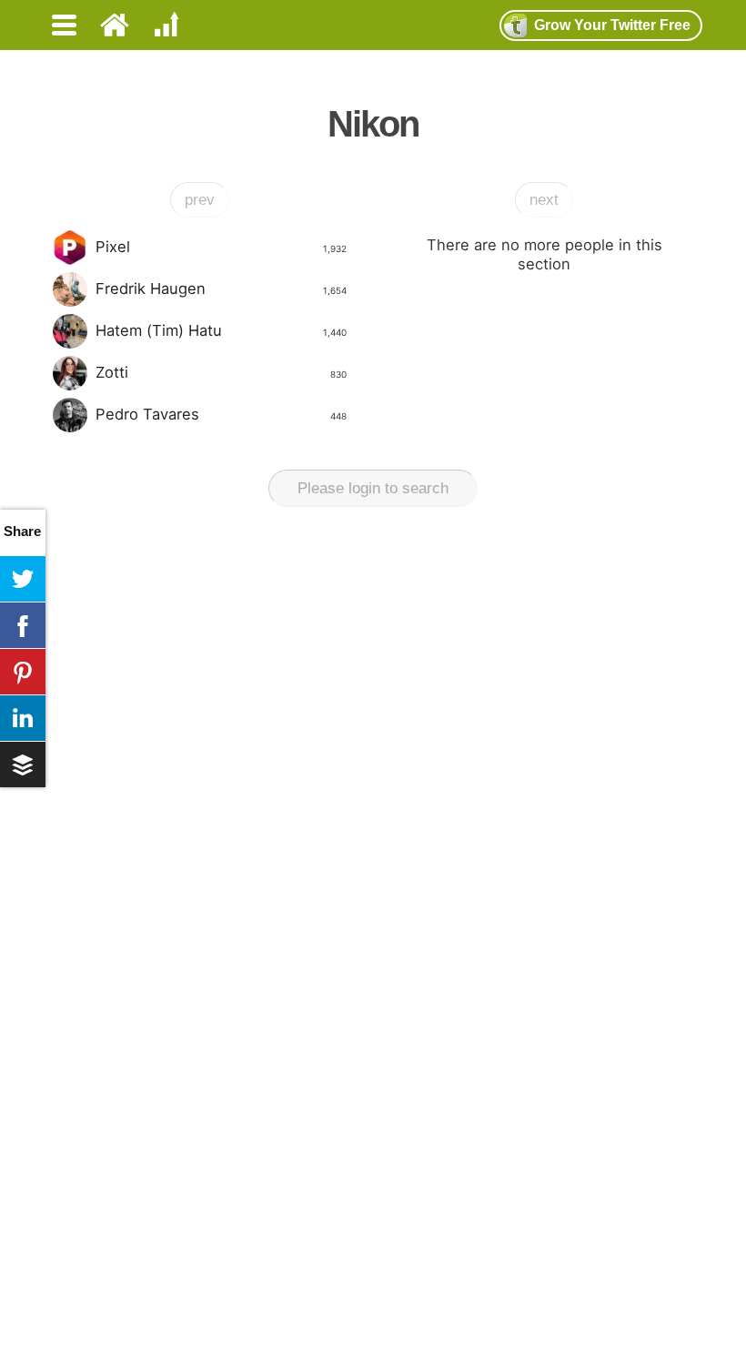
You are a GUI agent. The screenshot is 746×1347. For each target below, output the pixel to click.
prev (200, 199)
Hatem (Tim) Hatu (221, 330)
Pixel (221, 247)
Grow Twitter (612, 25)
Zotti (221, 372)
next (544, 199)
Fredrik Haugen (221, 288)
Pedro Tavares (221, 414)
